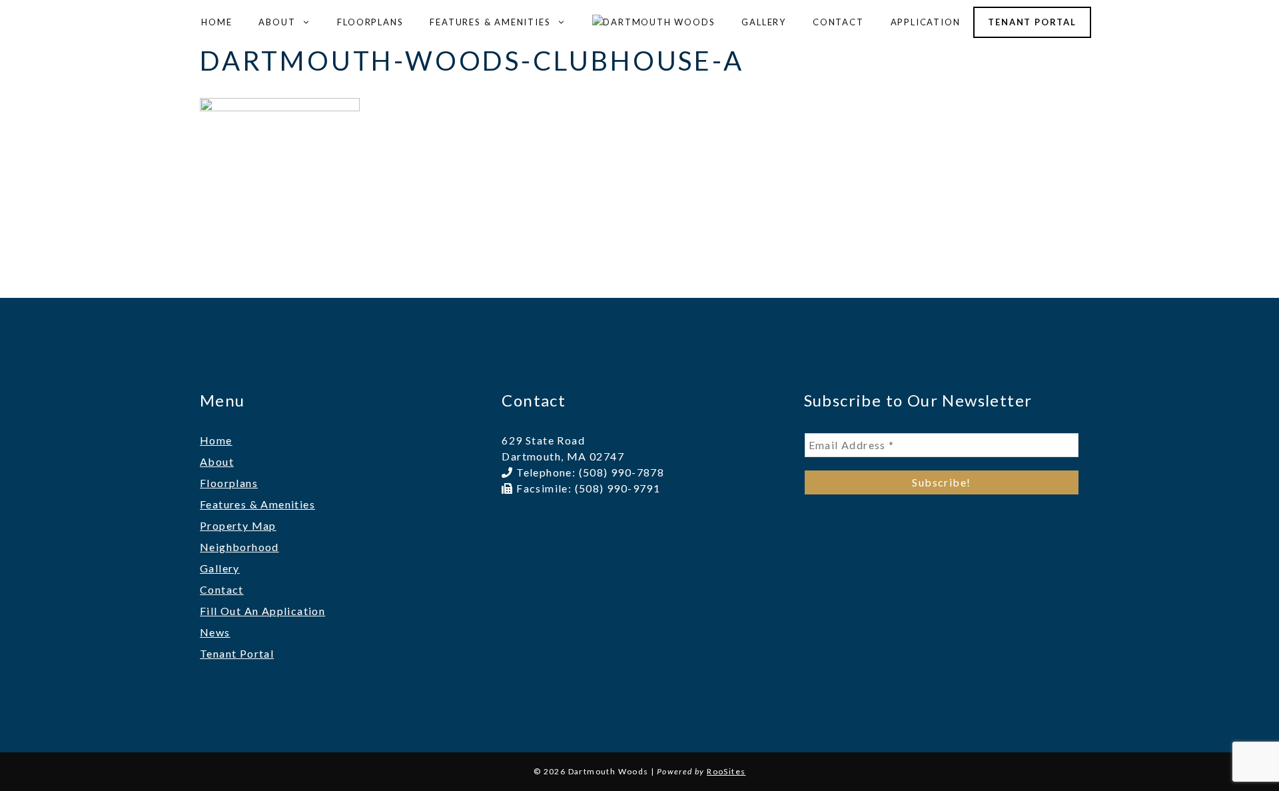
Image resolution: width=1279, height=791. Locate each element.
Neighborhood (239, 546)
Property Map (238, 525)
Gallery (763, 22)
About (276, 22)
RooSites (726, 771)
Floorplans (370, 22)
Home (216, 22)
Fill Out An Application (262, 610)
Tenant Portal (1032, 22)
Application (926, 22)
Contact (838, 22)
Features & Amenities (490, 22)
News (215, 632)
